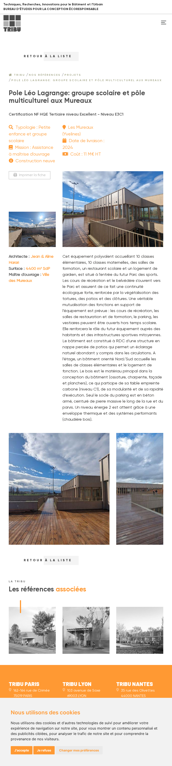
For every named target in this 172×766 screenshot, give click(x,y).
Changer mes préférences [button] (79, 750)
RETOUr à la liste (47, 56)
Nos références (45, 75)
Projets (72, 75)
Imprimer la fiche (32, 175)
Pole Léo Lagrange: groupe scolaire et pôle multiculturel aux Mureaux (86, 80)
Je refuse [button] (44, 750)
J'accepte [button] (21, 750)
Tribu (19, 75)
